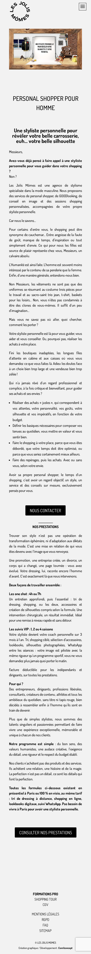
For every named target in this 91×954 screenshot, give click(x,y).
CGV (45, 904)
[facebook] (60, 878)
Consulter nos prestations (45, 832)
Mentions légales (45, 914)
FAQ (45, 925)
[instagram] (30, 878)
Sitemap (45, 930)
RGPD (45, 919)
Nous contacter (45, 510)
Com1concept (65, 948)
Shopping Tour (45, 899)
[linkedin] (45, 878)
